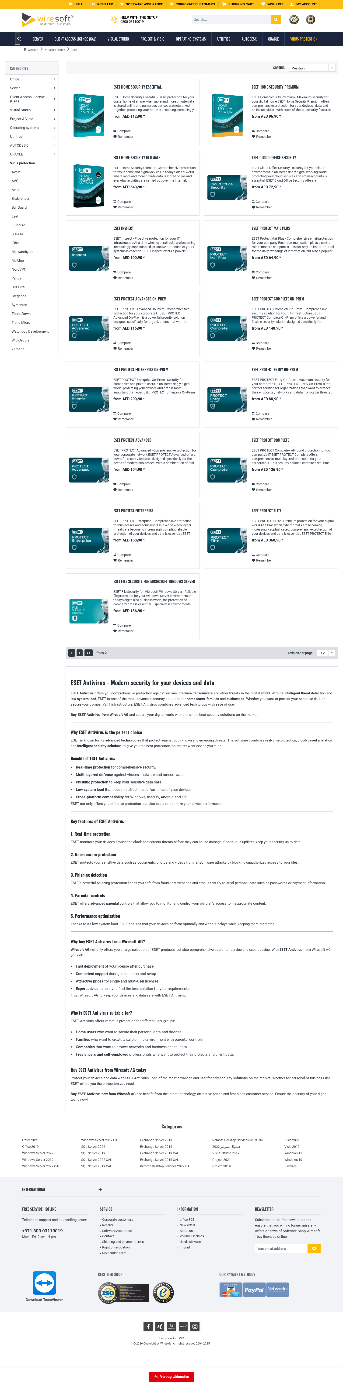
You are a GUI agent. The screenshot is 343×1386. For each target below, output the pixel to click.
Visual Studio (20, 110)
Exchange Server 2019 (156, 1140)
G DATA (18, 234)
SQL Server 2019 (93, 1153)
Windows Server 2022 (37, 1153)
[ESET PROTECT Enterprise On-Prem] (89, 399)
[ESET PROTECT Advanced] (89, 470)
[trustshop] (163, 1293)
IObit (15, 243)
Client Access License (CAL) (27, 99)
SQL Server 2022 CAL (96, 1160)
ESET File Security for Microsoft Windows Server (154, 581)
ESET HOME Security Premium (275, 87)
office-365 (187, 1219)
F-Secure (18, 225)
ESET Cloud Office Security (274, 157)
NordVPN (19, 269)
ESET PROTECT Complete (270, 440)
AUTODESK (19, 145)
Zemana (18, 349)
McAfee (18, 261)
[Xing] (159, 1326)
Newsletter (187, 1225)
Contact (108, 1236)
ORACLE (16, 154)
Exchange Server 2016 (156, 1146)
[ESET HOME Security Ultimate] (89, 187)
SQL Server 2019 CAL (96, 1166)
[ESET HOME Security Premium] (227, 117)
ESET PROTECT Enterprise (133, 511)
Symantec (19, 305)
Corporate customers (117, 1219)
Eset (15, 216)
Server (15, 88)
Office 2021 (30, 1140)
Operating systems (24, 128)
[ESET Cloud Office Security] (227, 187)
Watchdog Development (30, 331)
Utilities (16, 136)
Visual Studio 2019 (225, 1153)
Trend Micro (21, 323)
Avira (16, 190)
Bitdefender (20, 199)
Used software (190, 1242)
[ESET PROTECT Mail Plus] (227, 258)
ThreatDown (21, 314)
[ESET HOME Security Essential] (89, 117)
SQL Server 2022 (93, 1146)
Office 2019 (30, 1146)
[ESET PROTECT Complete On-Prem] (227, 328)
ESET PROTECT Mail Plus (271, 228)
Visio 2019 (292, 1146)
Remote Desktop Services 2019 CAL (238, 1140)
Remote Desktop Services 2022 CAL (165, 1166)
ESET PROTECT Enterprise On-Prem (140, 369)
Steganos (19, 296)
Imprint (185, 1247)
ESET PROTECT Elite (266, 511)
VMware (290, 1166)
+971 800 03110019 (42, 1231)
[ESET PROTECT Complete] (227, 470)
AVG (15, 181)
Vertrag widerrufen (174, 1377)
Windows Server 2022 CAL (41, 1166)
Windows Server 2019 (37, 1160)
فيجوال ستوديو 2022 (226, 1146)
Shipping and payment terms (123, 1242)
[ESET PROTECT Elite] (227, 540)
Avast (16, 172)
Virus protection (22, 163)
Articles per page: (300, 653)
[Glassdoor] (171, 1326)
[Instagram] (195, 1326)
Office (14, 79)
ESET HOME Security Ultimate (136, 157)
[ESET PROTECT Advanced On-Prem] (89, 328)
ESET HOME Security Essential (137, 87)
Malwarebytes (22, 252)
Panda (16, 278)
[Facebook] (148, 1326)
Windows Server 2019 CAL (100, 1140)
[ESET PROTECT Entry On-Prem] (227, 399)
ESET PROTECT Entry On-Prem (275, 369)
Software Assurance (117, 1231)
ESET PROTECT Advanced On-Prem (139, 299)
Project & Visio (21, 119)
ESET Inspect (123, 228)
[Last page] (88, 653)
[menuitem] (238, 4)
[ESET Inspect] (89, 258)
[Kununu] (183, 1326)
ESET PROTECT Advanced (132, 440)
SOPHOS (18, 287)
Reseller (107, 1225)
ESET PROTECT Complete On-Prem (278, 299)
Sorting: (279, 67)
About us (186, 1231)
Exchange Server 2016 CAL (159, 1160)
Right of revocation (116, 1247)
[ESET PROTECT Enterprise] (89, 540)
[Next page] (79, 653)
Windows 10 (293, 1160)
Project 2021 (221, 1160)
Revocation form (114, 1253)
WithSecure (20, 340)
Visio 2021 (292, 1140)
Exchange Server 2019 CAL (159, 1153)
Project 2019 (221, 1166)
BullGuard (19, 207)
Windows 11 (293, 1153)
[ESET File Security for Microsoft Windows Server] (89, 611)
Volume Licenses (192, 1236)
